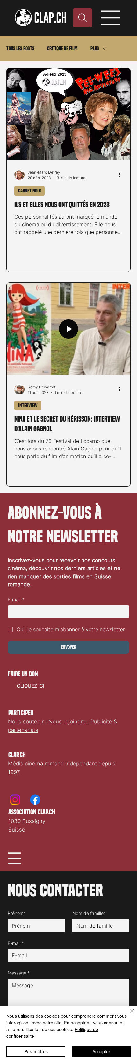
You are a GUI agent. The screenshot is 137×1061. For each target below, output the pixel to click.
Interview (28, 405)
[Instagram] (15, 799)
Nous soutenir (26, 721)
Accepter (101, 1051)
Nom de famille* (89, 913)
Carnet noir (29, 191)
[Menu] (110, 17)
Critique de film (62, 48)
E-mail (16, 599)
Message (19, 972)
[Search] (82, 17)
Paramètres (36, 1051)
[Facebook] (35, 799)
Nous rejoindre (67, 721)
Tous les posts (20, 48)
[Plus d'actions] (122, 174)
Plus (94, 48)
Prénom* (17, 913)
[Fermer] (128, 1015)
